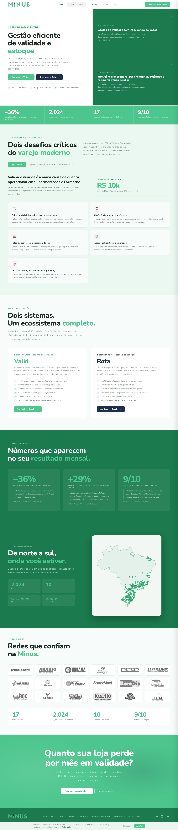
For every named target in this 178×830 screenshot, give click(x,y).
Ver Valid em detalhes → (28, 409)
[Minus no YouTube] (167, 816)
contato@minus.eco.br (101, 816)
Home (60, 4)
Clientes (93, 4)
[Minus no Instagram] (162, 816)
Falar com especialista (157, 4)
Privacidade (83, 816)
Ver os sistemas (106, 791)
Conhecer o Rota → (49, 77)
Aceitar (139, 826)
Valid (71, 4)
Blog (115, 4)
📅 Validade (17, 164)
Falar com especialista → (77, 791)
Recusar (126, 826)
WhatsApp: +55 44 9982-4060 (127, 816)
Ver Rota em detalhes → (111, 409)
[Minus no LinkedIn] (156, 816)
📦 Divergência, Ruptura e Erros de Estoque (50, 164)
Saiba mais (66, 827)
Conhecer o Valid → (21, 77)
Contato (105, 4)
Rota (81, 4)
